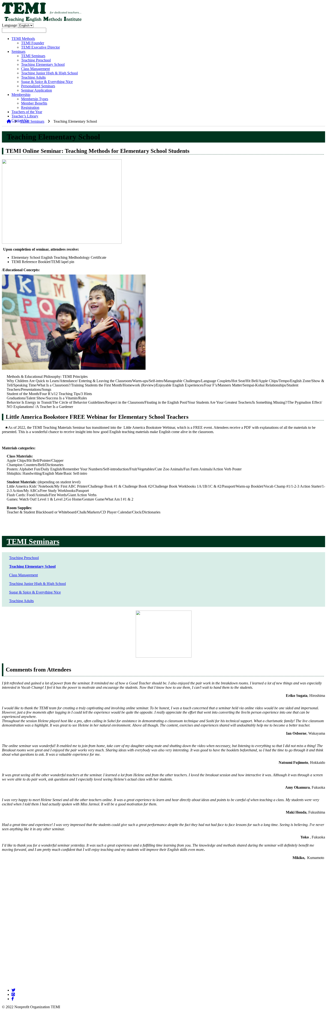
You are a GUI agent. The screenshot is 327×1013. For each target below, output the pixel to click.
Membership (20, 95)
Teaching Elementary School (43, 64)
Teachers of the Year (26, 112)
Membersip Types (34, 99)
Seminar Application (36, 90)
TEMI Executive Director (40, 47)
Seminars (18, 52)
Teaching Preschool (36, 60)
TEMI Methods (23, 39)
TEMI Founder (32, 43)
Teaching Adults (33, 77)
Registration (30, 107)
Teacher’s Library (24, 116)
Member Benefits (34, 103)
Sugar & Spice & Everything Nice (47, 82)
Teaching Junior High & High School (49, 73)
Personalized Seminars (38, 86)
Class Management (35, 69)
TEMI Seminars (33, 56)
